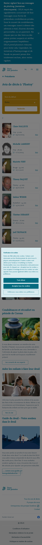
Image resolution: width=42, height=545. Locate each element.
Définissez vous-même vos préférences (21, 292)
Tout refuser (21, 280)
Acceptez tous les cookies (21, 286)
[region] (21, 272)
